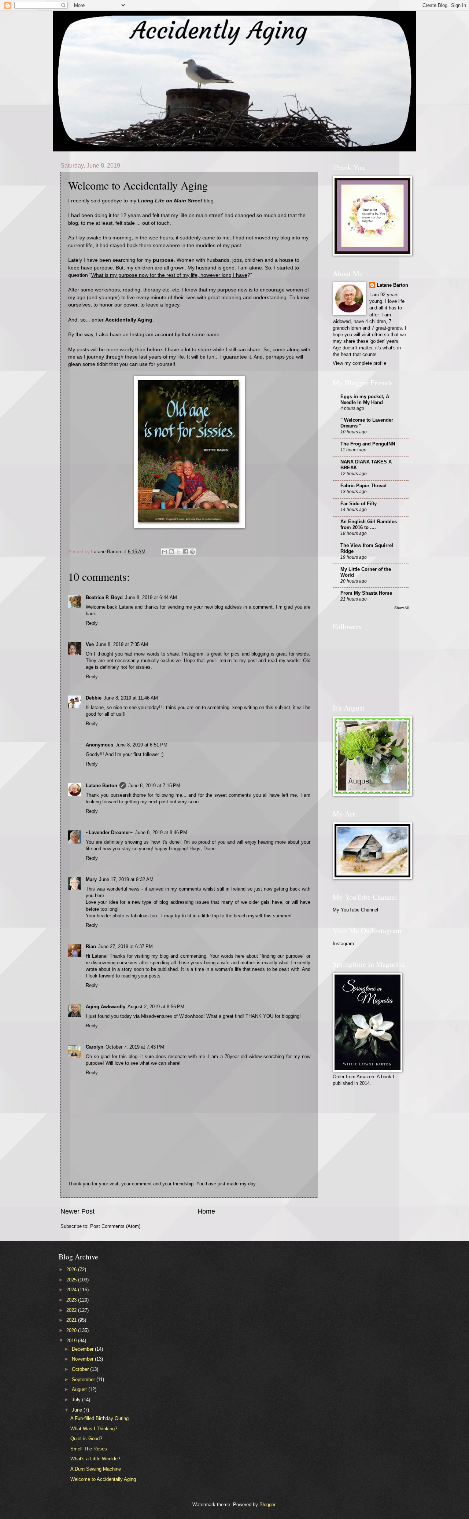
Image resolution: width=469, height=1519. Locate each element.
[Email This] (164, 551)
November (83, 1359)
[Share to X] (178, 551)
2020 (72, 1330)
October (81, 1369)
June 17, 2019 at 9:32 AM (126, 879)
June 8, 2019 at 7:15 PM (154, 785)
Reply (92, 623)
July (77, 1399)
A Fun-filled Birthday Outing (99, 1418)
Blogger (267, 1504)
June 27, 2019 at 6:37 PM (125, 946)
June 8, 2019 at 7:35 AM (122, 644)
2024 (72, 1289)
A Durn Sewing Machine (95, 1469)
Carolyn (94, 1047)
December (83, 1349)
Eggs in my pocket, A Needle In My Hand (364, 399)
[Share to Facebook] (185, 551)
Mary (91, 879)
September (84, 1379)
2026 (72, 1269)
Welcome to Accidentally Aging (103, 1479)
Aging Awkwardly (105, 1006)
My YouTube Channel (355, 910)
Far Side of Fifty (358, 503)
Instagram (343, 943)
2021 (72, 1320)
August (80, 1389)
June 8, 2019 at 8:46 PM (161, 832)
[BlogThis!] (171, 551)
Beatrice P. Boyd (104, 597)
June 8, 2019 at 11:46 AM (131, 698)
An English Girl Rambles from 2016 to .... (368, 524)
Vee (90, 644)
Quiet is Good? (86, 1438)
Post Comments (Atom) (115, 1226)
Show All (401, 608)
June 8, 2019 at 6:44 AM (151, 597)
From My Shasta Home (366, 593)
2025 (72, 1280)
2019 (72, 1340)
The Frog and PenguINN (367, 444)
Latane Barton (101, 785)
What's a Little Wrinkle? (95, 1458)
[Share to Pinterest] (192, 551)
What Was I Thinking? (93, 1428)
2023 (72, 1300)
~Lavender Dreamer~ (109, 832)
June (78, 1410)
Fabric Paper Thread (363, 485)
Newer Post (77, 1211)
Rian (91, 946)
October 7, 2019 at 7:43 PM (135, 1047)
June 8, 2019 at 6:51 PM (141, 745)
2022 (72, 1310)
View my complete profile (359, 363)
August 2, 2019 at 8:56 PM (156, 1006)
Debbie (93, 698)
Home (206, 1211)
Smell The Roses (88, 1449)
